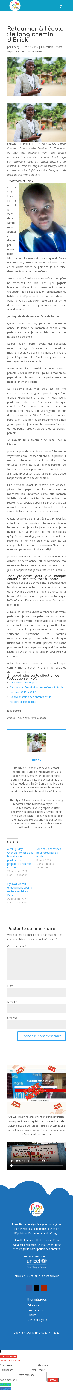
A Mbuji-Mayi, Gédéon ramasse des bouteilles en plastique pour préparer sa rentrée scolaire (20, 858)
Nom (11, 985)
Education (47, 47)
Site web (12, 1017)
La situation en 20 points (25, 682)
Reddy (15, 47)
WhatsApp (5, 1384)
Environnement (37, 1310)
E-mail (12, 1001)
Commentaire (16, 946)
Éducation (34, 1305)
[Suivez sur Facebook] (29, 1288)
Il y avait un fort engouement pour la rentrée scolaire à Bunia (19, 889)
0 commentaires (32, 51)
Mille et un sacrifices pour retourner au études (48, 852)
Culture (32, 1315)
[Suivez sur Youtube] (44, 1288)
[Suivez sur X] (36, 1288)
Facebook (5, 1388)
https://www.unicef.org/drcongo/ (33, 1130)
